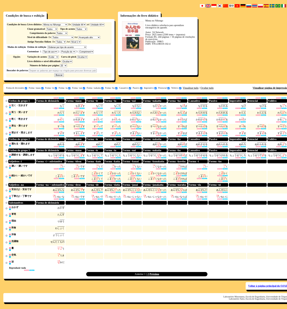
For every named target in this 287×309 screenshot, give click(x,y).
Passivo (136, 88)
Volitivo (175, 88)
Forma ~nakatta (94, 88)
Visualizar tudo (190, 87)
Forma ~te (49, 88)
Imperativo (149, 88)
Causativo (123, 88)
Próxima (154, 274)
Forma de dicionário (15, 88)
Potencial (162, 88)
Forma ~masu (35, 88)
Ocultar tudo (207, 87)
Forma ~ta (63, 88)
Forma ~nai (77, 88)
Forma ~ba (110, 88)
